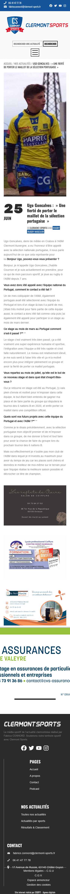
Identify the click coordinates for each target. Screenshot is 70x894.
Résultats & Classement (35, 827)
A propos (35, 775)
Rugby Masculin (36, 231)
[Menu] (35, 52)
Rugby (56, 228)
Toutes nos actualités (33, 814)
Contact (34, 782)
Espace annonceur (38, 880)
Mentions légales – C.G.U (39, 870)
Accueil (8, 63)
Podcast (34, 788)
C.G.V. (38, 875)
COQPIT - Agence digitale (45, 892)
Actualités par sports (33, 820)
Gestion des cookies (39, 884)
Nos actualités (22, 63)
